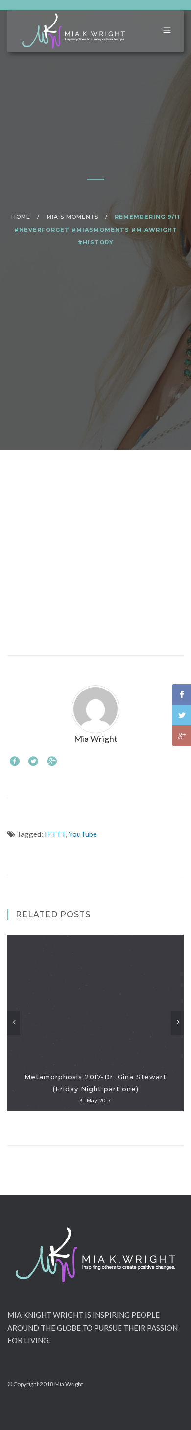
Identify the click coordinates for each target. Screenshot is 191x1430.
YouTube (83, 834)
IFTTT (55, 834)
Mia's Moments (72, 217)
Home (20, 217)
